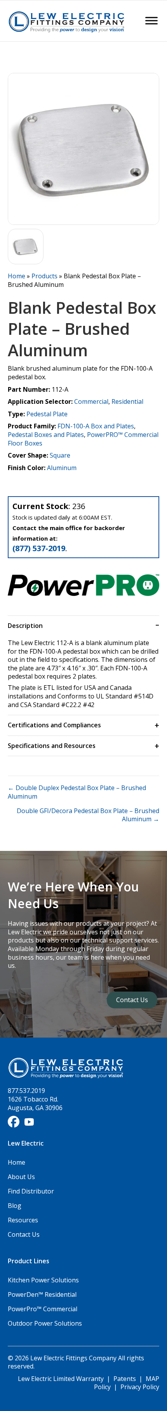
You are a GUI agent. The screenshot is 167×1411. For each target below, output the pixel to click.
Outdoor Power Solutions (45, 1323)
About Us (21, 1176)
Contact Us (24, 1234)
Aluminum (62, 467)
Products (44, 276)
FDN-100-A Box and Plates (95, 426)
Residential (127, 401)
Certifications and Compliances (54, 725)
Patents (124, 1378)
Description (25, 625)
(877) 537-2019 (38, 548)
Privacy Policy (139, 1387)
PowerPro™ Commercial (42, 1309)
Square (60, 455)
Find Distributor (31, 1191)
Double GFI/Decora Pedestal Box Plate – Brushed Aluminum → (88, 815)
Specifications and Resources (52, 745)
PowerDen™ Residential (42, 1294)
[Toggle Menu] (151, 20)
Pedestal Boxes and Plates (46, 434)
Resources (23, 1220)
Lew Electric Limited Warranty (61, 1378)
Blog (14, 1205)
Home (16, 276)
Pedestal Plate (47, 414)
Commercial (91, 401)
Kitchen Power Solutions (43, 1280)
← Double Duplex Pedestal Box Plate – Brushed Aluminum (77, 792)
